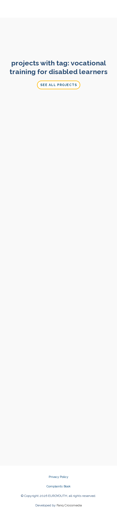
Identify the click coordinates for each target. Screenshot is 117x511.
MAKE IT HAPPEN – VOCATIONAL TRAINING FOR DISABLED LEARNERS (32, 140)
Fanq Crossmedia (69, 505)
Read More (32, 410)
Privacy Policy (58, 477)
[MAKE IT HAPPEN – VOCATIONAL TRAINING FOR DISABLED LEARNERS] (33, 117)
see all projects (58, 85)
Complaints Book (58, 486)
